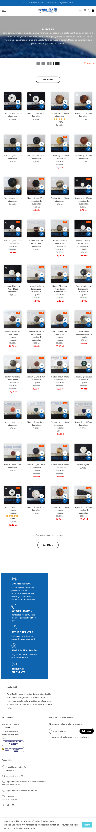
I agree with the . (70, 737)
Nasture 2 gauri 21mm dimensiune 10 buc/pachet (36, 468)
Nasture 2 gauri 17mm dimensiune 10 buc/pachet (36, 380)
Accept (87, 825)
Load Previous (48, 79)
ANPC (4, 738)
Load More (48, 545)
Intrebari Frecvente (11, 734)
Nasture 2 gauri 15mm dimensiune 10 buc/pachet (60, 425)
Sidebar (90, 63)
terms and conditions (78, 737)
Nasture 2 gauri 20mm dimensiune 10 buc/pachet (60, 380)
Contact (6, 727)
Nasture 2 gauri (83, 465)
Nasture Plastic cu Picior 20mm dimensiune (13, 289)
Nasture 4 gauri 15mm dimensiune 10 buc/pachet (13, 243)
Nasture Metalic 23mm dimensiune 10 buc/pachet (83, 334)
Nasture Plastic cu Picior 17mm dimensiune (36, 243)
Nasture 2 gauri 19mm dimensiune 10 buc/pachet (83, 380)
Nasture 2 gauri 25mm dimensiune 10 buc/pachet (60, 510)
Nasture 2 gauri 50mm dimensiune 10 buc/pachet (83, 510)
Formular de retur (10, 731)
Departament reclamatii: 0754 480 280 (21, 790)
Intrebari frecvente (18, 670)
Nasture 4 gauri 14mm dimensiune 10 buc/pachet (83, 201)
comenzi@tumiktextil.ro (15, 776)
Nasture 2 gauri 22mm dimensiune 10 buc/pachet (13, 510)
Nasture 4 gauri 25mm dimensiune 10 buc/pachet (60, 158)
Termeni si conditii (10, 724)
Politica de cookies (71, 825)
